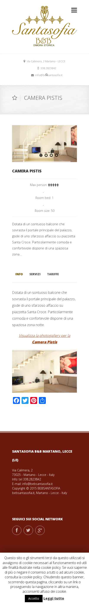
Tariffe (53, 274)
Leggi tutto (53, 598)
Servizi (35, 274)
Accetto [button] (33, 598)
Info (19, 274)
